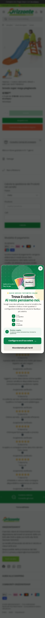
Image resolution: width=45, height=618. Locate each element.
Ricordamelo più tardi (22, 348)
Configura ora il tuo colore (22, 341)
